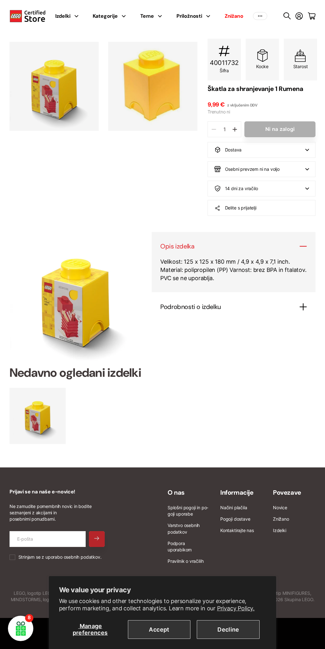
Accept (159, 629)
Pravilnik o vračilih (185, 561)
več (260, 16)
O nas (176, 492)
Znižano (281, 519)
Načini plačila (233, 507)
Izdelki (279, 530)
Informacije (237, 492)
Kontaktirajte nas (237, 530)
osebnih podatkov (82, 557)
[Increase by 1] (234, 129)
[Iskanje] (287, 16)
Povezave (287, 492)
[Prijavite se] (299, 16)
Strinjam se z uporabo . (60, 557)
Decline (228, 629)
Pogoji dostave (235, 519)
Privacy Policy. (236, 608)
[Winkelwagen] (311, 16)
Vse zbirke (78, 16)
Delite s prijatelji (240, 207)
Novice (280, 507)
